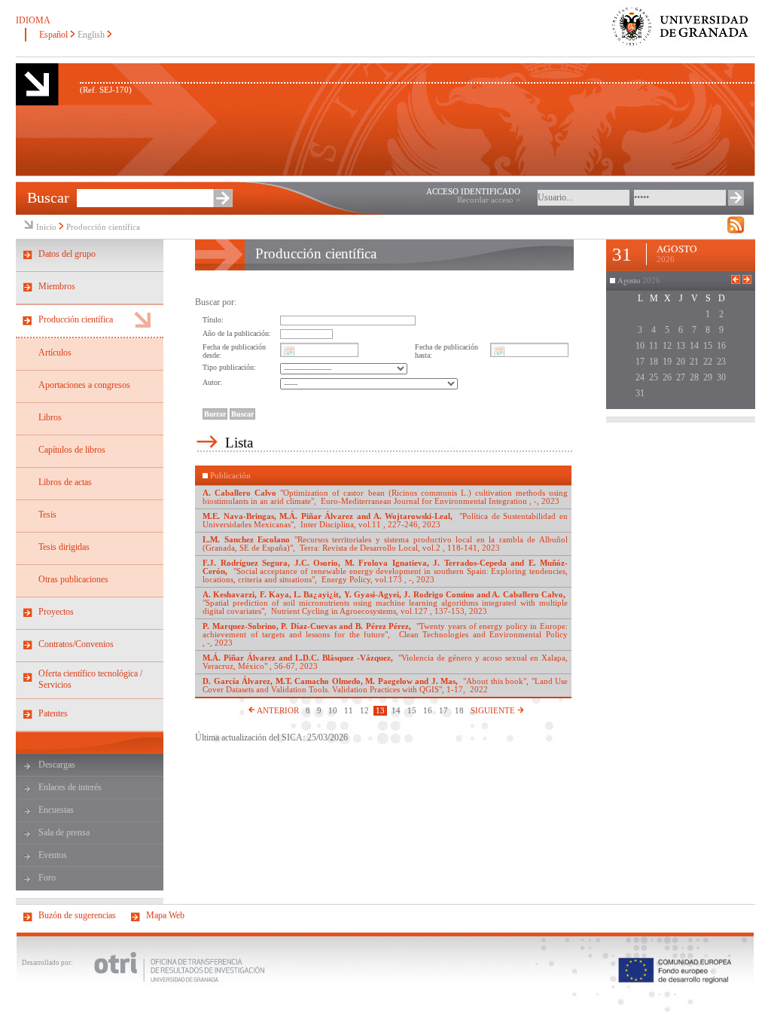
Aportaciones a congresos (84, 385)
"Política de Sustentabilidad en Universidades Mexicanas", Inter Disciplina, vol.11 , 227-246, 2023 (385, 520)
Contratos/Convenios (76, 644)
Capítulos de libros (71, 449)
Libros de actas (65, 482)
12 (364, 711)
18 (459, 711)
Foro (47, 877)
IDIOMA (33, 20)
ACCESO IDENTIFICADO (473, 192)
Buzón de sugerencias (77, 915)
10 (332, 711)
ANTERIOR (277, 711)
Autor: (212, 382)
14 (396, 711)
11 (348, 711)
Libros (50, 417)
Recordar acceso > (488, 200)
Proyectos (56, 611)
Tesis (47, 514)
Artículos (55, 352)
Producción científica (103, 227)
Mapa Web (165, 915)
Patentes (53, 713)
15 (411, 711)
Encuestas (56, 810)
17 (443, 711)
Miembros (56, 286)
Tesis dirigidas (64, 547)
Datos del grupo (67, 254)
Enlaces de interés (70, 787)
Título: (213, 320)
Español (53, 34)
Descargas (56, 764)
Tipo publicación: (229, 367)
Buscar (48, 197)
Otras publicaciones (73, 579)
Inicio (46, 227)
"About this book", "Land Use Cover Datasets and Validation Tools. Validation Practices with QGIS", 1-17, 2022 (385, 685)
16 (427, 711)
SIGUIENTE (494, 711)
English (91, 34)
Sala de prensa (64, 832)
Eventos (52, 855)
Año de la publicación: (237, 333)
